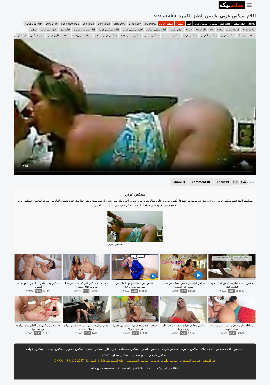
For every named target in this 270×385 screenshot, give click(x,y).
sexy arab (52, 23)
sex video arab (70, 23)
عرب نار (22, 35)
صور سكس (139, 355)
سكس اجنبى (94, 349)
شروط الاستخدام (190, 361)
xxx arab (201, 29)
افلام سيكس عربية (109, 29)
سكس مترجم (157, 355)
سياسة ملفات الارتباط (164, 361)
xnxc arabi (232, 29)
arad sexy (135, 23)
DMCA (58, 361)
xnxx (252, 23)
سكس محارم (74, 349)
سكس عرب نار (246, 35)
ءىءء (189, 29)
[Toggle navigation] (250, 4)
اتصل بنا (91, 361)
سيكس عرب (190, 35)
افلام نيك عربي (48, 29)
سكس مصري (189, 349)
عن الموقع (209, 361)
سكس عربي (200, 23)
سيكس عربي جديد (131, 35)
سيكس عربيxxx (82, 35)
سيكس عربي (151, 35)
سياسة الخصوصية (138, 361)
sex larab (88, 23)
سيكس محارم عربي (58, 35)
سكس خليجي (150, 349)
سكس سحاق (120, 355)
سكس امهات (54, 349)
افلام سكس (239, 23)
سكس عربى (170, 349)
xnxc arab (249, 29)
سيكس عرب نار (171, 35)
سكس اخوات (35, 349)
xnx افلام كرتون (33, 23)
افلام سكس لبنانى (156, 29)
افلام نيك (225, 23)
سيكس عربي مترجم (106, 35)
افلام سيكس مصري (84, 29)
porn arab (104, 23)
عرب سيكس (37, 35)
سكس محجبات (128, 349)
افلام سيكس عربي (133, 29)
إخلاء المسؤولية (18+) (111, 361)
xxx (211, 29)
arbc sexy (119, 23)
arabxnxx (150, 23)
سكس (213, 23)
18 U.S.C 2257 (74, 361)
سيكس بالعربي (209, 35)
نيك (189, 23)
